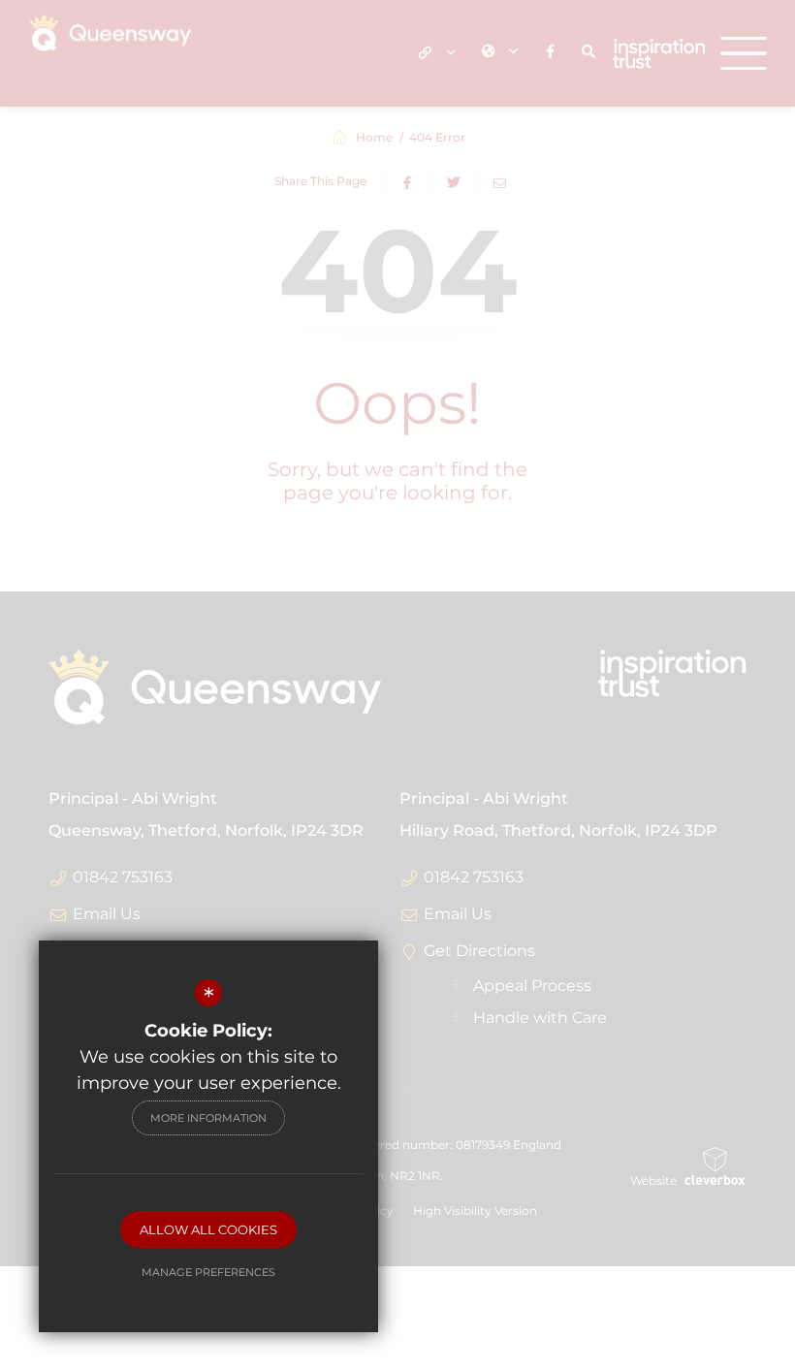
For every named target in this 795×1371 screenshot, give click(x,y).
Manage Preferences (208, 1272)
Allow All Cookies (208, 1229)
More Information (208, 1118)
